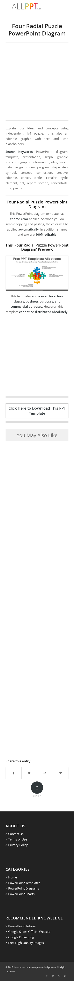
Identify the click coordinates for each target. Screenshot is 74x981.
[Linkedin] (65, 976)
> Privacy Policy (17, 845)
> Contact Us (14, 834)
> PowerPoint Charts (20, 894)
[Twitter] (53, 976)
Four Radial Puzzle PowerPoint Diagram (37, 29)
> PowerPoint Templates (23, 883)
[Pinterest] (59, 976)
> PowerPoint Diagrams (22, 888)
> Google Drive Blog (20, 937)
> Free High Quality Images (25, 943)
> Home (11, 877)
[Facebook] (47, 976)
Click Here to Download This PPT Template (37, 411)
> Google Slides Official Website (28, 932)
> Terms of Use (16, 839)
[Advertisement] (37, 81)
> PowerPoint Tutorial (21, 926)
